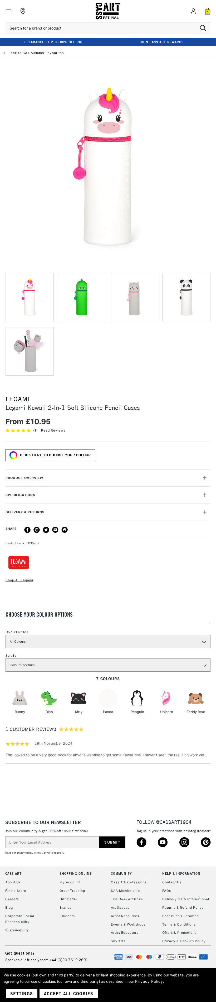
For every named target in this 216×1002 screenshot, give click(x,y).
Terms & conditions (45, 852)
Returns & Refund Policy (183, 907)
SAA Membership (125, 891)
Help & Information (181, 873)
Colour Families (17, 632)
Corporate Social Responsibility (19, 919)
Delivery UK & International (185, 899)
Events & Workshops (128, 924)
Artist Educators (124, 933)
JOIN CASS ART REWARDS (162, 42)
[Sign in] (193, 11)
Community (121, 873)
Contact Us (171, 882)
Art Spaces (120, 907)
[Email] (55, 530)
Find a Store (15, 891)
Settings (21, 993)
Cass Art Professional (129, 882)
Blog (9, 907)
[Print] (64, 530)
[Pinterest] (36, 530)
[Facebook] (27, 530)
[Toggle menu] (8, 11)
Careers (12, 899)
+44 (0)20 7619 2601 (69, 959)
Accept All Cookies (69, 993)
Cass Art (13, 873)
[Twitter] (46, 530)
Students (67, 916)
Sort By (11, 655)
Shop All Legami (19, 580)
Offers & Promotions (179, 933)
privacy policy (24, 852)
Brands (65, 907)
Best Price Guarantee (180, 916)
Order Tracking (72, 891)
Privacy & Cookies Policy (184, 941)
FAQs (166, 891)
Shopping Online (76, 873)
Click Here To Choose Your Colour (55, 455)
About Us (13, 882)
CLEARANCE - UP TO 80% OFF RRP (54, 42)
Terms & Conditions (178, 924)
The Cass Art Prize (127, 899)
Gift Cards (68, 899)
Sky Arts (118, 941)
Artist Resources (125, 916)
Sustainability (17, 930)
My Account (70, 882)
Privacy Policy (149, 981)
